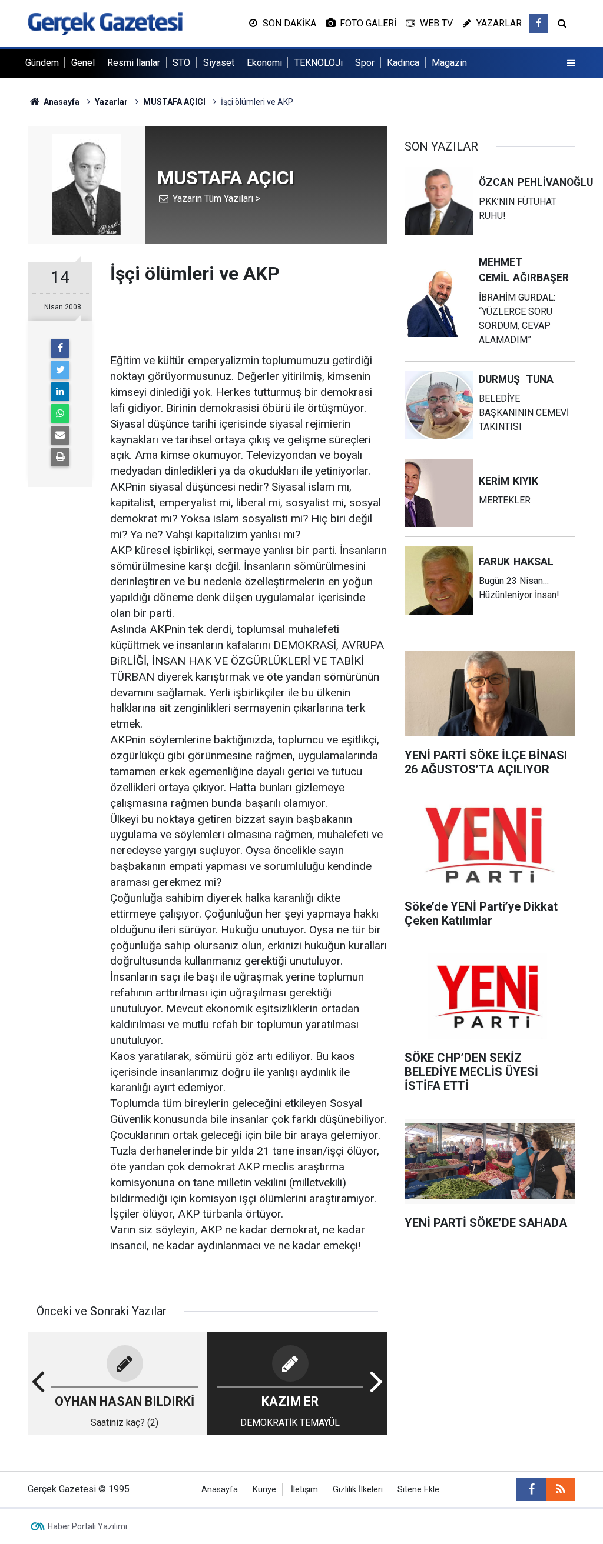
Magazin (449, 62)
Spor (365, 62)
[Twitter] (60, 370)
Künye (264, 1490)
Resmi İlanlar (133, 62)
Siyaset (218, 62)
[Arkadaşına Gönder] (60, 435)
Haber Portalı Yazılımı (87, 1526)
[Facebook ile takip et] (538, 23)
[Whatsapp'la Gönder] (60, 413)
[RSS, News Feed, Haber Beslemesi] (560, 1489)
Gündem (42, 62)
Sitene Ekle (418, 1490)
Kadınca (403, 62)
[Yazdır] (60, 457)
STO (181, 62)
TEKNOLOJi (318, 62)
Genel (83, 62)
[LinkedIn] (60, 391)
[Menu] (571, 63)
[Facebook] (60, 348)
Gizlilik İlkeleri (358, 1490)
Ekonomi (264, 62)
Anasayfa (219, 1490)
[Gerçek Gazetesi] (105, 22)
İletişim (304, 1490)
